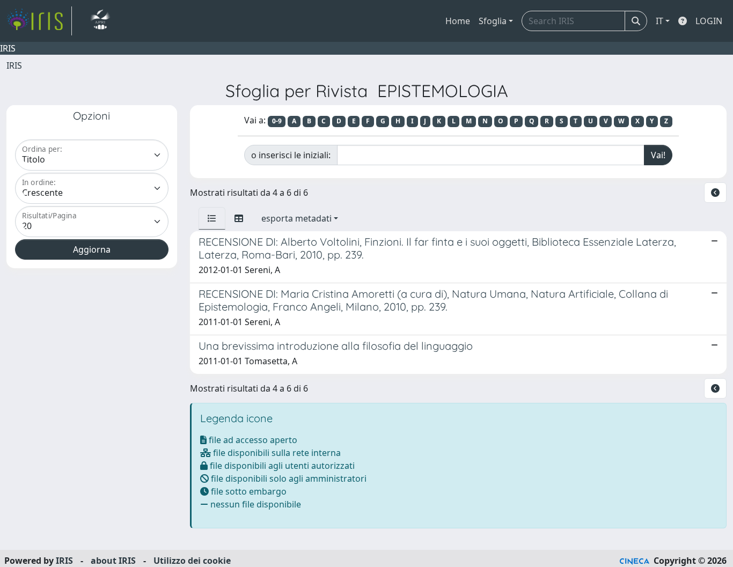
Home (457, 21)
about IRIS (113, 560)
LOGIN (708, 21)
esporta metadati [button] (296, 218)
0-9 (277, 121)
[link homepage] (39, 20)
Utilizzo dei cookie (192, 560)
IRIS (14, 65)
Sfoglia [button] (493, 21)
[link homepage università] (100, 20)
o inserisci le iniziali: (291, 155)
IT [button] (659, 21)
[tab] (212, 218)
